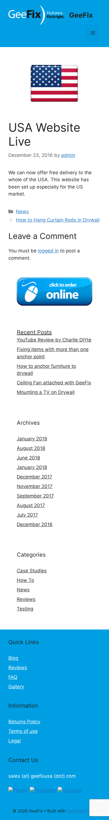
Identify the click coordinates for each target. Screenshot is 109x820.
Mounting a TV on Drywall (46, 392)
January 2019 (32, 439)
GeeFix (81, 15)
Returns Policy (24, 721)
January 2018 (32, 467)
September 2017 (35, 496)
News (22, 211)
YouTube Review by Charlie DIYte (54, 340)
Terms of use (23, 731)
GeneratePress (82, 811)
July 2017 (27, 515)
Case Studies (32, 570)
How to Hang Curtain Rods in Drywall (57, 220)
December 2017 (34, 477)
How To (25, 580)
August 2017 (31, 505)
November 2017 (35, 486)
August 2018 (31, 448)
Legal (14, 741)
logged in (48, 251)
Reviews (26, 599)
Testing (25, 609)
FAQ (12, 677)
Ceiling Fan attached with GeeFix (54, 382)
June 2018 (28, 458)
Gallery (16, 686)
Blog (13, 658)
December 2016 (35, 524)
